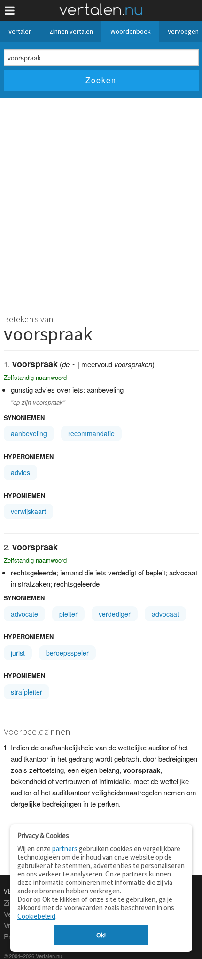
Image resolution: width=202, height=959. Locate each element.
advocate (24, 614)
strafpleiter (26, 691)
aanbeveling (29, 433)
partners (65, 848)
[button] (10, 10)
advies (20, 472)
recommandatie (91, 433)
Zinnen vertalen (71, 31)
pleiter (68, 614)
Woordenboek (130, 31)
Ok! (101, 935)
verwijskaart (28, 511)
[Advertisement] (101, 203)
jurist (18, 652)
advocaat (165, 614)
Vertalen (20, 31)
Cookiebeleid (36, 916)
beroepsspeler (67, 652)
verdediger (115, 614)
